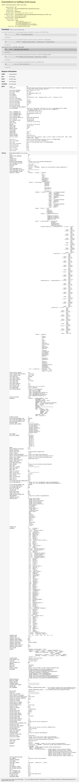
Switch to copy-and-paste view (16, 29)
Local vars (8, 37)
